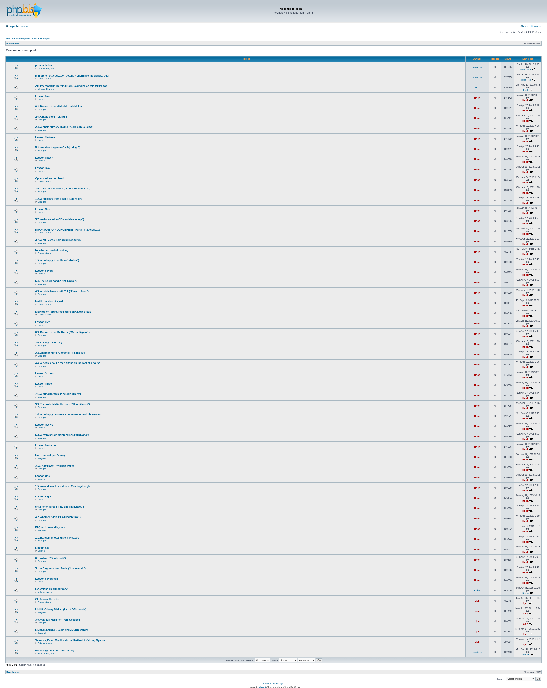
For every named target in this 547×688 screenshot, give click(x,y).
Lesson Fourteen (45, 445)
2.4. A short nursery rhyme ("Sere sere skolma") (64, 127)
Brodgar (42, 109)
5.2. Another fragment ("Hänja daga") (57, 147)
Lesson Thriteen (45, 137)
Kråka (477, 590)
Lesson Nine (42, 209)
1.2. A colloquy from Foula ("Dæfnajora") (59, 198)
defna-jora (477, 67)
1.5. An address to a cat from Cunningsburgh (62, 486)
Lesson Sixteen (44, 373)
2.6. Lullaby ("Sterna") (48, 342)
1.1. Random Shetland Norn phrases (57, 537)
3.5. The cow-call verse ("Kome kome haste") (62, 188)
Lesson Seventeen (46, 578)
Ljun (477, 600)
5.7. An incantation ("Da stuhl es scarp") (59, 219)
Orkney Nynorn (45, 592)
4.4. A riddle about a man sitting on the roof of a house (67, 363)
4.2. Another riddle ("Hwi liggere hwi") (58, 517)
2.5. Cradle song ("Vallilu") (51, 116)
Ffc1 (477, 87)
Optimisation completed (49, 178)
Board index (12, 43)
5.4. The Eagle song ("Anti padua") (56, 281)
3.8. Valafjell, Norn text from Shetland (57, 619)
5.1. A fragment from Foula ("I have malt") (60, 568)
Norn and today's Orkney (50, 455)
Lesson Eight (43, 496)
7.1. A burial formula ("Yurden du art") (58, 393)
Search (537, 26)
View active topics (41, 38)
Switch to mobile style (273, 683)
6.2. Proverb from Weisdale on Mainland (59, 106)
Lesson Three (43, 383)
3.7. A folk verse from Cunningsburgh (58, 239)
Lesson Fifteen (44, 157)
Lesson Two (42, 168)
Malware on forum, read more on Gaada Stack (63, 311)
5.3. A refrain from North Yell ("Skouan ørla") (62, 435)
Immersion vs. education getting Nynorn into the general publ (72, 75)
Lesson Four (42, 96)
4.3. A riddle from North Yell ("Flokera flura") (62, 291)
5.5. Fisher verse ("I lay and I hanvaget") (59, 506)
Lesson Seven (44, 270)
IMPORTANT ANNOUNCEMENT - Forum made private (67, 229)
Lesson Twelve (44, 424)
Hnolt (477, 97)
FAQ (525, 26)
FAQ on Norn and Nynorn (50, 527)
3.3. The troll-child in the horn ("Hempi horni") (62, 404)
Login (11, 26)
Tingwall (42, 458)
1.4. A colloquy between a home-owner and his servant (68, 414)
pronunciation (43, 65)
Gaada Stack (44, 78)
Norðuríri (477, 652)
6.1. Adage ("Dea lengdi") (50, 558)
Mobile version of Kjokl (49, 301)
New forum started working (51, 250)
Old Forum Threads (47, 599)
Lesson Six (42, 547)
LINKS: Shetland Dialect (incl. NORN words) (61, 630)
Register (23, 26)
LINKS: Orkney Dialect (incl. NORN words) (60, 609)
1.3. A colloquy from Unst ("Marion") (57, 260)
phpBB (262, 687)
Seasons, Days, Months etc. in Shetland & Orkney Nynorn (70, 640)
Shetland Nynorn (46, 68)
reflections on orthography (51, 588)
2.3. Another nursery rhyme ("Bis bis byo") (61, 352)
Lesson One (42, 476)
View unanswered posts (17, 38)
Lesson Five (42, 322)
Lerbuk (41, 99)
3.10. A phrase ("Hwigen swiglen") (55, 465)
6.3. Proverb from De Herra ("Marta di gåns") (62, 332)
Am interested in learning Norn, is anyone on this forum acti (71, 85)
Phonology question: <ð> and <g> (55, 650)
